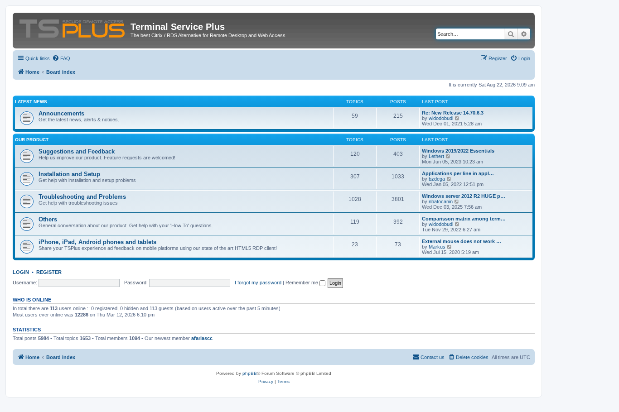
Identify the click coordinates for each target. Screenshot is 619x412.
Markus (437, 246)
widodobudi (441, 118)
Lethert (436, 156)
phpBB (249, 373)
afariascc (202, 338)
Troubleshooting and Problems (82, 196)
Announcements (61, 113)
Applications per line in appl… (458, 173)
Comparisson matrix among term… (464, 218)
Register (49, 272)
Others (48, 219)
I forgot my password (258, 282)
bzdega (437, 179)
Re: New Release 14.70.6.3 (453, 112)
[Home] (73, 26)
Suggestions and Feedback (77, 151)
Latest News (31, 101)
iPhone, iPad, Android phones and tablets (97, 242)
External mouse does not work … (461, 241)
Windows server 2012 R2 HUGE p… (463, 196)
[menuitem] (61, 58)
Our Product (31, 139)
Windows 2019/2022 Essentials (458, 150)
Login (21, 272)
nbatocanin (441, 201)
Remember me (302, 282)
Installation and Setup (69, 174)
